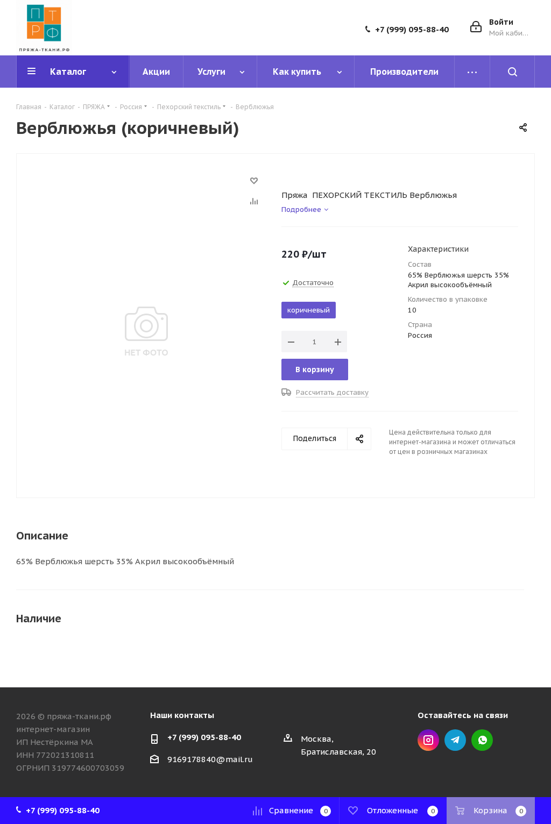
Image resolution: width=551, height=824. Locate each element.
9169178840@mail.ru (210, 759)
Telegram (455, 740)
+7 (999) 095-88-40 (412, 29)
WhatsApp (482, 740)
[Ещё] (472, 71)
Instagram (428, 740)
